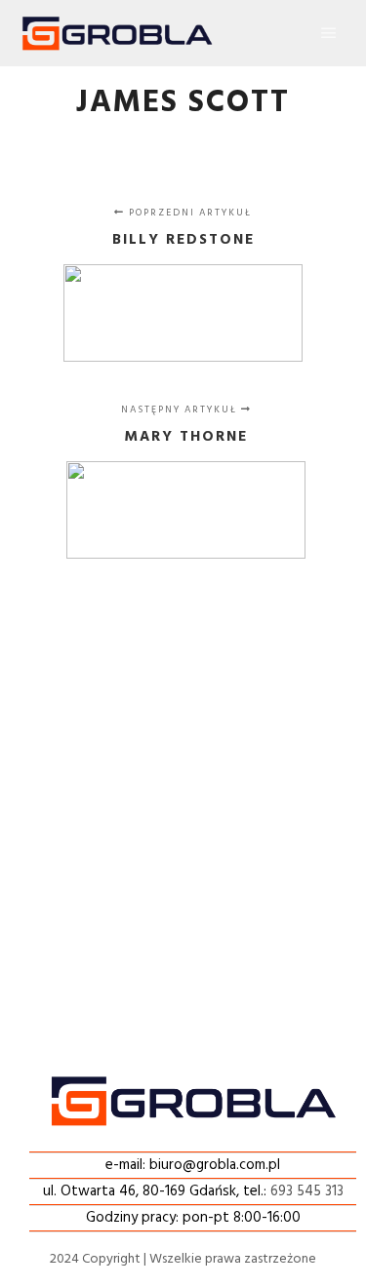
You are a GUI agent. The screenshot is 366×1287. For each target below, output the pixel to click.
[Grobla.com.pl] (117, 33)
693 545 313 (307, 1191)
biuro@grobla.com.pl (214, 1165)
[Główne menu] (328, 33)
